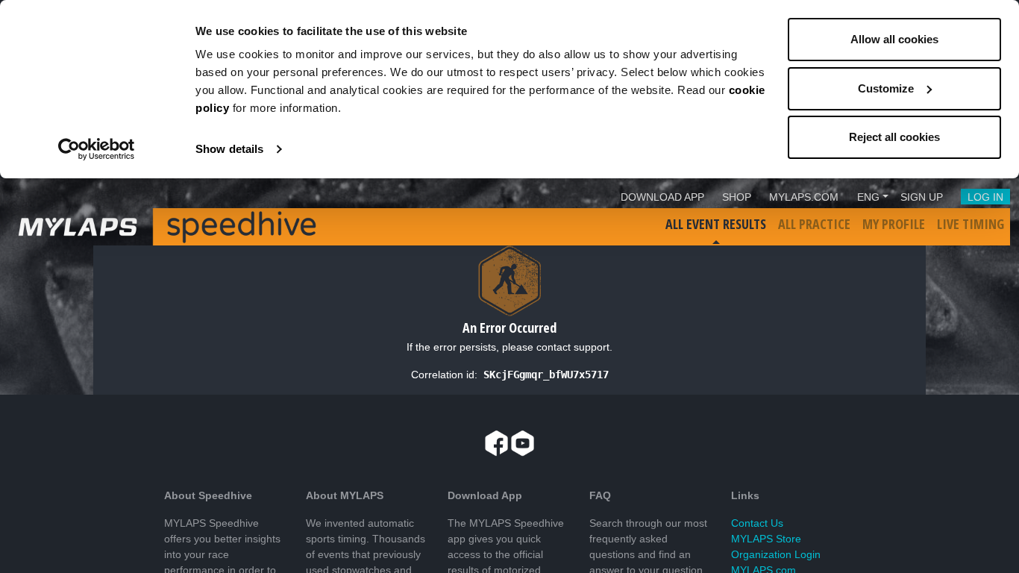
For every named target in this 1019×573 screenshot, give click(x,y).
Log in (985, 197)
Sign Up (921, 197)
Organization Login (776, 554)
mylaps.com (803, 197)
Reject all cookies (894, 137)
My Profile (893, 224)
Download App (662, 197)
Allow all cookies (894, 39)
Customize (886, 88)
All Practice (814, 224)
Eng (868, 197)
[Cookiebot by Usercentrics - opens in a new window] (96, 149)
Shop (736, 197)
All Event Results (715, 224)
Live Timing (970, 224)
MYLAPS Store (766, 539)
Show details (229, 149)
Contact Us (757, 523)
